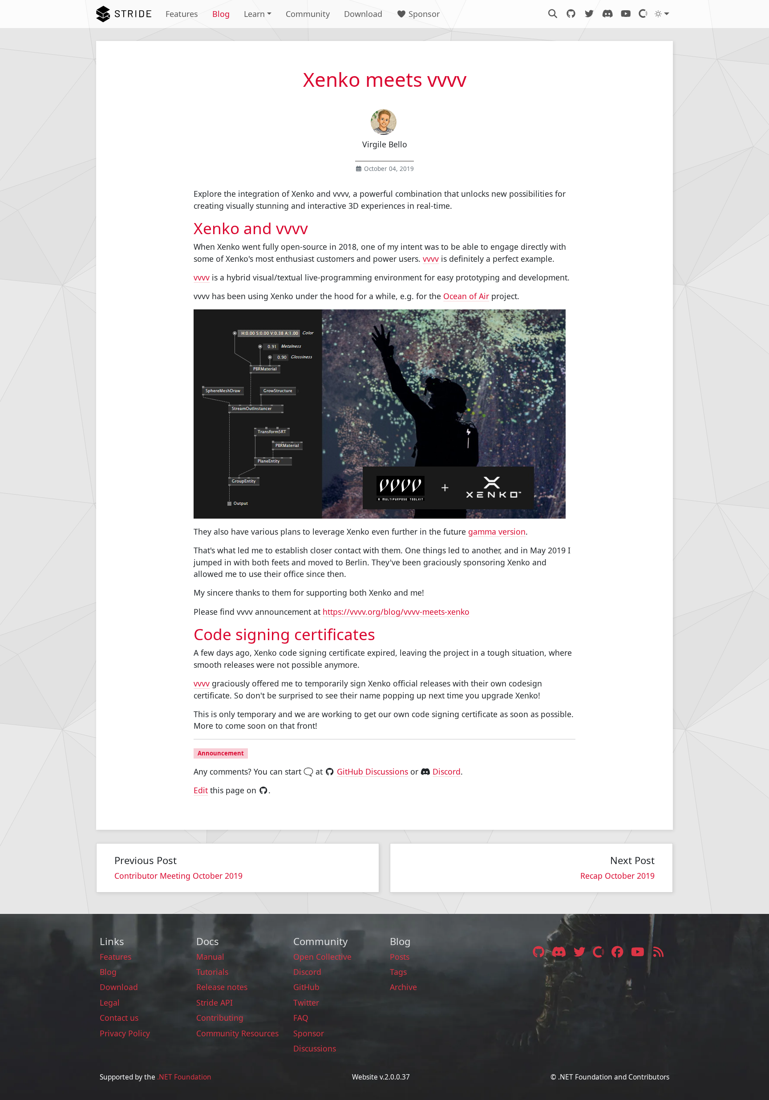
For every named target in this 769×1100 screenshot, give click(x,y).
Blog (221, 13)
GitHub (306, 987)
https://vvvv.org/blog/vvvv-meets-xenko (396, 611)
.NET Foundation (184, 1077)
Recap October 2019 (617, 875)
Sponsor (423, 13)
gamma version (497, 531)
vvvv (431, 258)
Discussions (314, 1048)
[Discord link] (608, 14)
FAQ (300, 1017)
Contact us (119, 1017)
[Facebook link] (618, 951)
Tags (398, 971)
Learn (254, 13)
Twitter (306, 1002)
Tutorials (212, 971)
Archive (403, 987)
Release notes (221, 987)
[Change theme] (662, 14)
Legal (110, 1002)
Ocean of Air (466, 296)
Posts (399, 956)
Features (182, 13)
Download (363, 13)
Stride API (214, 1002)
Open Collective (322, 956)
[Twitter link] (589, 14)
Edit (201, 790)
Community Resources (237, 1033)
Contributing (219, 1017)
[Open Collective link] (643, 14)
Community (308, 13)
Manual (210, 956)
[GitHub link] (571, 14)
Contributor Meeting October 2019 (178, 875)
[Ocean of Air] (380, 413)
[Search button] (553, 14)
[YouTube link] (626, 14)
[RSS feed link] (658, 951)
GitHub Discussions (372, 771)
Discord (447, 771)
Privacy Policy (125, 1033)
